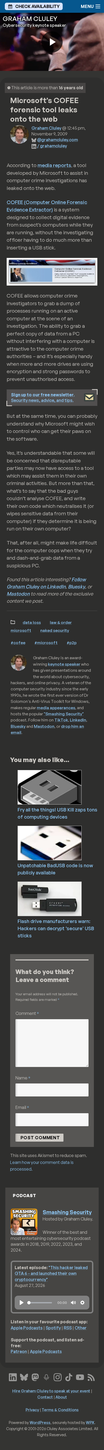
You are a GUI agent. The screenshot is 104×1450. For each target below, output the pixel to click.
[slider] (39, 1302)
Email (22, 1107)
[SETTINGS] (82, 1302)
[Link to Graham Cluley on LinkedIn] (13, 1376)
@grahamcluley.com (57, 139)
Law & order (61, 622)
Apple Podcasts (27, 1327)
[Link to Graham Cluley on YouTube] (80, 1376)
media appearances (56, 707)
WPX (90, 1422)
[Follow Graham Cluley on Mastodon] (35, 1376)
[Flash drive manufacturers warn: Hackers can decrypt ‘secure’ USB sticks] (60, 898)
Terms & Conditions (60, 1409)
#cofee (18, 642)
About (61, 1396)
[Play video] (52, 42)
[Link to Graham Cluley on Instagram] (58, 1376)
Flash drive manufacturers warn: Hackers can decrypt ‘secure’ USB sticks (56, 928)
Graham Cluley (46, 128)
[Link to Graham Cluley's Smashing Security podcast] (46, 1376)
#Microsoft (46, 642)
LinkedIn (78, 719)
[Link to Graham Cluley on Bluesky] (24, 1376)
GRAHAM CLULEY (30, 19)
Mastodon (18, 594)
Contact (45, 1396)
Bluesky (76, 586)
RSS (68, 1327)
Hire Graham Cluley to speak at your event (51, 1390)
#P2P (72, 642)
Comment (27, 1013)
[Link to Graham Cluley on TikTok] (69, 1376)
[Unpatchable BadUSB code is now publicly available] (60, 842)
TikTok (61, 719)
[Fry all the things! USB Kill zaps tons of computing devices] (60, 786)
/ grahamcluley (52, 145)
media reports (54, 165)
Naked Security (54, 630)
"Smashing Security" (64, 713)
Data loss (32, 622)
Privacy (32, 1409)
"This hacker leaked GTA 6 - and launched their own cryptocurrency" (51, 1273)
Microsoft (21, 630)
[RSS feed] (91, 1376)
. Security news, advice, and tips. (43, 397)
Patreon (19, 1351)
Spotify (53, 1327)
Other (81, 1327)
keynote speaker (64, 664)
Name (22, 1078)
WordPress (40, 1422)
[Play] (21, 1302)
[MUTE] (73, 1302)
